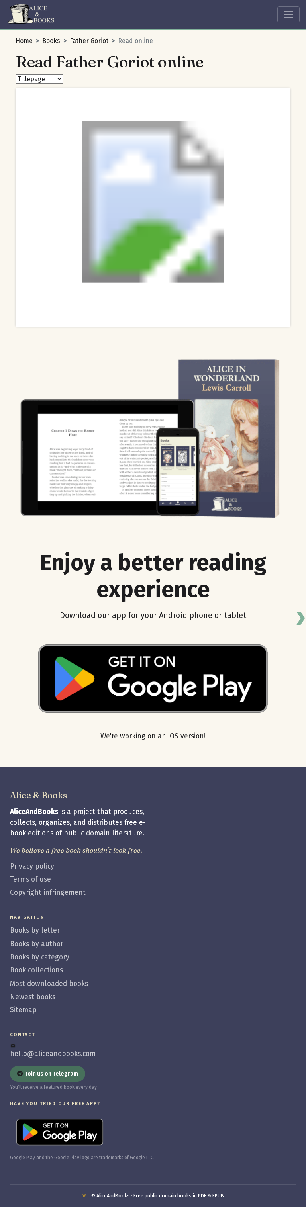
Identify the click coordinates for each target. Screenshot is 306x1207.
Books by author (36, 944)
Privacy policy (32, 866)
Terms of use (30, 879)
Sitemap (23, 1010)
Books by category (39, 957)
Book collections (36, 970)
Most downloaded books (49, 984)
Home (24, 41)
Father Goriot (89, 41)
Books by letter (35, 930)
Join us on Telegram (52, 1073)
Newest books (32, 997)
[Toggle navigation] (288, 14)
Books (51, 41)
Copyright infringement (48, 892)
